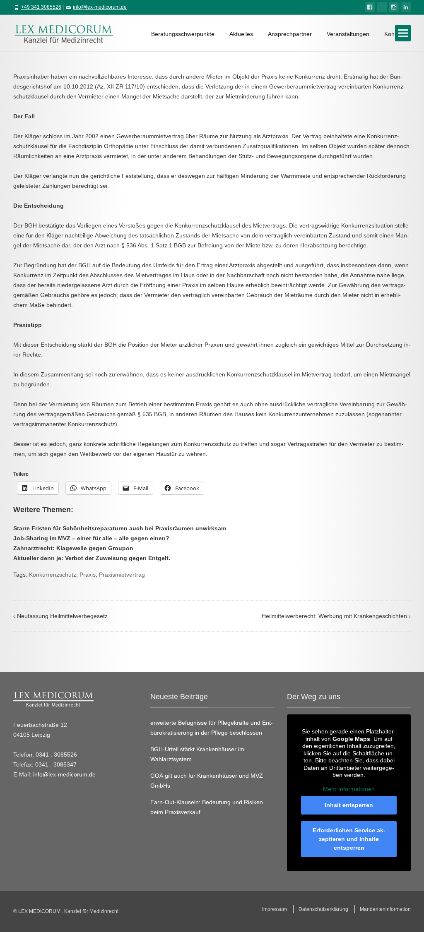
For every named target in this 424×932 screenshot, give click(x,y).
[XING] (382, 7)
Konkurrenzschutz (52, 574)
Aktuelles (241, 34)
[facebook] (370, 7)
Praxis (88, 574)
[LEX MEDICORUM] (68, 33)
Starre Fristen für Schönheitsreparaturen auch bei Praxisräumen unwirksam (119, 528)
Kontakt (394, 34)
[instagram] (394, 7)
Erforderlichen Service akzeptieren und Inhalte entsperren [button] (349, 839)
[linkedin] (406, 7)
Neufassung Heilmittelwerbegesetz (60, 616)
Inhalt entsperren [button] (349, 805)
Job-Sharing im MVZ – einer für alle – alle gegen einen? (91, 538)
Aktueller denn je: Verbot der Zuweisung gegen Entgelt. (91, 558)
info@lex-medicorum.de (100, 7)
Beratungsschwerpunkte (182, 34)
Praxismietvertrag (122, 574)
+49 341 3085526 (41, 7)
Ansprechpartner (290, 34)
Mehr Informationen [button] (349, 789)
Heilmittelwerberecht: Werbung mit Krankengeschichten (336, 616)
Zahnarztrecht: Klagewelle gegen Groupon (73, 548)
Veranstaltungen (348, 34)
